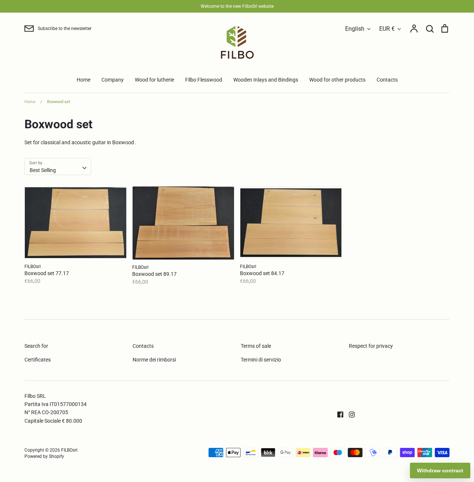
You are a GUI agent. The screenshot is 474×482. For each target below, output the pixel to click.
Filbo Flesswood (203, 80)
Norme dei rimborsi (154, 360)
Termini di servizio (261, 360)
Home (83, 80)
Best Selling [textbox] (43, 170)
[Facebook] (337, 414)
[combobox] (57, 166)
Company (112, 80)
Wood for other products (337, 80)
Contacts (387, 80)
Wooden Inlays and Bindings (265, 80)
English (354, 28)
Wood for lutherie (154, 80)
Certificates (37, 360)
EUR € (387, 28)
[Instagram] (349, 414)
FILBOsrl (69, 450)
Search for (36, 346)
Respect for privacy (371, 346)
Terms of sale (256, 346)
